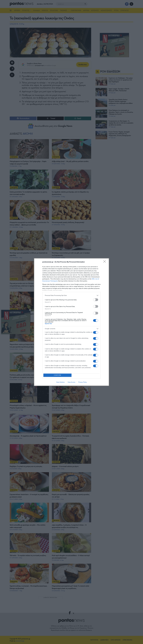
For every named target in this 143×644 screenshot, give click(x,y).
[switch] (95, 299)
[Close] (105, 262)
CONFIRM (57, 375)
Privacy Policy (82, 382)
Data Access (71, 382)
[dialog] (71, 322)
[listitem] (71, 295)
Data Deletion (60, 382)
